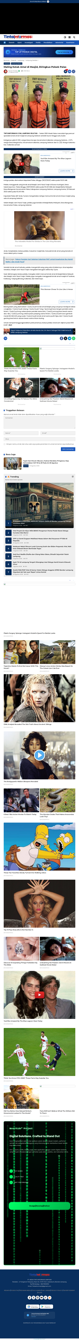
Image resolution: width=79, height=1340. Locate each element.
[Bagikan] (73, 71)
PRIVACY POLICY (56, 1290)
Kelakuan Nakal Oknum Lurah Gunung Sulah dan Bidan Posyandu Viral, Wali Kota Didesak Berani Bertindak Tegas (42, 547)
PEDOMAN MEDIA (25, 1290)
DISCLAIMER (36, 1290)
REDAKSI (7, 1290)
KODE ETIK (14, 1290)
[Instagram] (38, 1299)
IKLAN (40, 1293)
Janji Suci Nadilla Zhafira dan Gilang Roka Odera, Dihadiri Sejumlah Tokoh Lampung (41, 555)
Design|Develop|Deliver (39, 1206)
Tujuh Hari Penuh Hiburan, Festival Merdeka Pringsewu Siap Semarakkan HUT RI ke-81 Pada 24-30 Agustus (46, 462)
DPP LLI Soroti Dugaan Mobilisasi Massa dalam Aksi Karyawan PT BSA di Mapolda (40, 540)
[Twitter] (65, 338)
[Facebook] (61, 338)
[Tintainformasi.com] (18, 37)
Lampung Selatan (17, 63)
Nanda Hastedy (13, 70)
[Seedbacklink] (49, 1298)
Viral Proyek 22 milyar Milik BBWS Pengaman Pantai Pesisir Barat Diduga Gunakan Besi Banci (40, 532)
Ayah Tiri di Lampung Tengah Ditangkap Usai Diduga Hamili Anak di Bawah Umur (42, 563)
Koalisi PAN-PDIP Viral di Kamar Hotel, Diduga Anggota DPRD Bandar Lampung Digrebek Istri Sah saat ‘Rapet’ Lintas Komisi (43, 571)
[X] (34, 1299)
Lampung (7, 63)
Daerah (26, 466)
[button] (65, 37)
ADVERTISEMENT (69, 1290)
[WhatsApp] (73, 338)
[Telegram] (69, 338)
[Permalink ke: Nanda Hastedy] (6, 71)
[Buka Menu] (69, 37)
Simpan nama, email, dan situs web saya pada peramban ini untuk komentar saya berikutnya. (40, 444)
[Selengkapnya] (73, 476)
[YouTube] (42, 1299)
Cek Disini (33, 1316)
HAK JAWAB (46, 1290)
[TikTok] (46, 1299)
